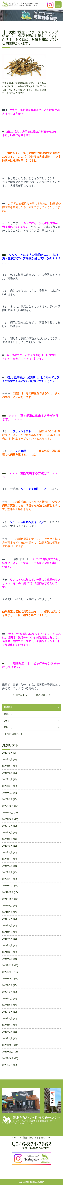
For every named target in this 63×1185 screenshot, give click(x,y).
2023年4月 (7, 1018)
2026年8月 (7, 753)
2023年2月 (7, 1031)
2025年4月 (7, 859)
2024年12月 (8, 885)
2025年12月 (8, 806)
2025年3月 (7, 865)
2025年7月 (7, 839)
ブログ (7, 720)
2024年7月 (7, 919)
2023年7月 (7, 998)
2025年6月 (7, 846)
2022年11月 (7, 1051)
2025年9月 (7, 826)
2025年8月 (7, 832)
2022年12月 (8, 1045)
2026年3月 (7, 786)
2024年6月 (7, 925)
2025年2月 (7, 872)
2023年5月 (7, 1012)
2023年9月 (7, 985)
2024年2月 (7, 952)
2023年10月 (8, 978)
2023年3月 (7, 1025)
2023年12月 (8, 965)
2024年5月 (7, 932)
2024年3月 (7, 945)
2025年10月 (8, 819)
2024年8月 (7, 912)
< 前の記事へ (21, 695)
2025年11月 (7, 812)
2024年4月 (7, 938)
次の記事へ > (41, 695)
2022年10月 (8, 1058)
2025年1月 (7, 879)
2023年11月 (7, 972)
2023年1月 (7, 1038)
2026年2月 (7, 792)
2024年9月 (7, 905)
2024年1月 (7, 958)
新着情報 (8, 707)
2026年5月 (7, 772)
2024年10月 (8, 899)
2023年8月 (7, 992)
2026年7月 (7, 759)
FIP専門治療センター (14, 734)
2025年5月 (7, 852)
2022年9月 (7, 1065)
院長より (8, 727)
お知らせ (8, 714)
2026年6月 (7, 766)
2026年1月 (7, 799)
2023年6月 (7, 1005)
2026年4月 (7, 779)
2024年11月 (7, 892)
